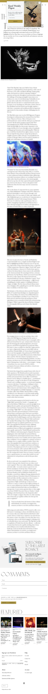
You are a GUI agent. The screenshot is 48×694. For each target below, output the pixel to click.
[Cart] (45, 4)
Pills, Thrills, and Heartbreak (30, 631)
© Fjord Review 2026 (6, 689)
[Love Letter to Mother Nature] (6, 622)
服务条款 (23, 597)
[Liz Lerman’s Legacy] (18, 622)
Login (39, 564)
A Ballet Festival (42, 632)
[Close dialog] (39, 3)
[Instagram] (24, 683)
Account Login (28, 672)
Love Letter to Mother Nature (5, 631)
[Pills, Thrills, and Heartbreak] (30, 622)
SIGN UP (15, 21)
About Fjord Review (6, 672)
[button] (5, 4)
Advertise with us (6, 675)
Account (27, 655)
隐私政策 (18, 597)
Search (26, 664)
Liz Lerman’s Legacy (17, 632)
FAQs (26, 661)
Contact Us (27, 658)
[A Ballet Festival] (42, 622)
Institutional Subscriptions (8, 678)
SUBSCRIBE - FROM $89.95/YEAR (35, 562)
